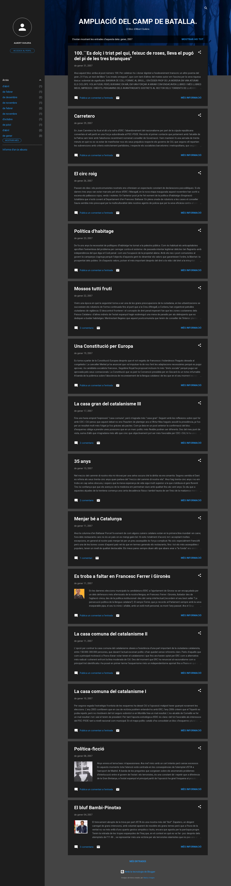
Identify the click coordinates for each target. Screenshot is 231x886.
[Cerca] (206, 8)
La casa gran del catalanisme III (107, 403)
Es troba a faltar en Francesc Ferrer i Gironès (122, 576)
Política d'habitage (94, 231)
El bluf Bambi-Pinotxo (97, 807)
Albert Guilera (22, 43)
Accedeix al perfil (22, 51)
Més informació (191, 97)
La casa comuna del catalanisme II (110, 634)
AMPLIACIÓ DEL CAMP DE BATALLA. (138, 21)
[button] (199, 52)
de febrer (8, 91)
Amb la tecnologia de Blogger (139, 871)
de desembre (10, 97)
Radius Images (149, 878)
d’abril (6, 86)
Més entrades (137, 861)
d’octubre (8, 119)
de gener (7, 135)
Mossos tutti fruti (93, 288)
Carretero (84, 116)
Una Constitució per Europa (103, 346)
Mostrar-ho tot (192, 39)
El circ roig (85, 173)
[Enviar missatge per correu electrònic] (118, 99)
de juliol (7, 124)
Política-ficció (89, 749)
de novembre (10, 102)
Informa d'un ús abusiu (15, 149)
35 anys (82, 461)
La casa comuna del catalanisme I (110, 691)
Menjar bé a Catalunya (98, 518)
